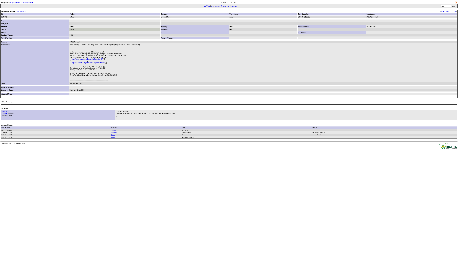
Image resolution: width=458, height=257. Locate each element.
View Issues (215, 6)
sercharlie (114, 130)
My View (207, 6)
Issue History (445, 11)
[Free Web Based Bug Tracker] (448, 149)
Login (12, 2)
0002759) (5, 111)
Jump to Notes (21, 11)
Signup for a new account (24, 2)
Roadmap (233, 6)
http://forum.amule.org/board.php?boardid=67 (87, 59)
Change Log (225, 6)
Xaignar (4, 113)
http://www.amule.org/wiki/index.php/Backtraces (88, 63)
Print (454, 11)
